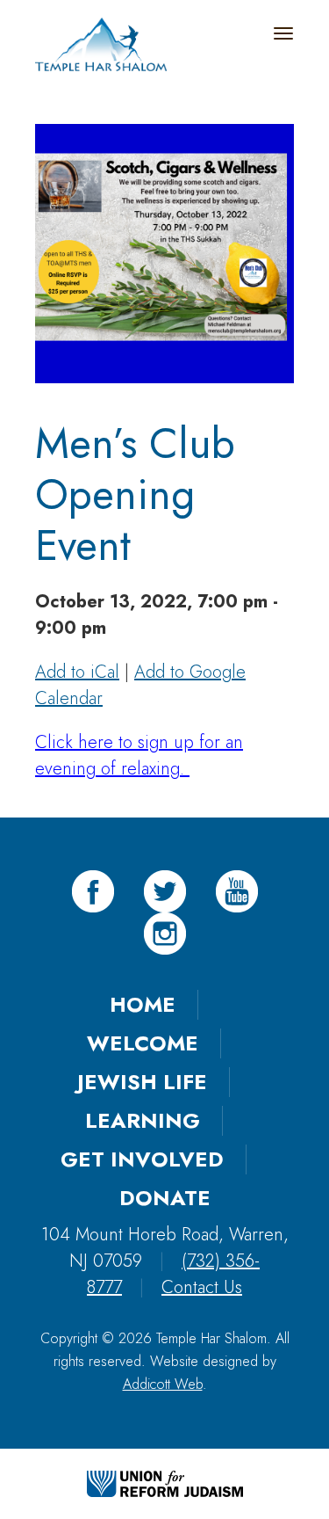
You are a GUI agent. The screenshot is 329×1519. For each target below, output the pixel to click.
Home (142, 1004)
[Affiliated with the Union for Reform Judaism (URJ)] (165, 1482)
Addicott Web (163, 1384)
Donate (165, 1197)
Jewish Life (142, 1081)
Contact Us (201, 1287)
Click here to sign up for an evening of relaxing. (139, 755)
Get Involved (142, 1159)
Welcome (142, 1043)
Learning (142, 1120)
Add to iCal (77, 672)
